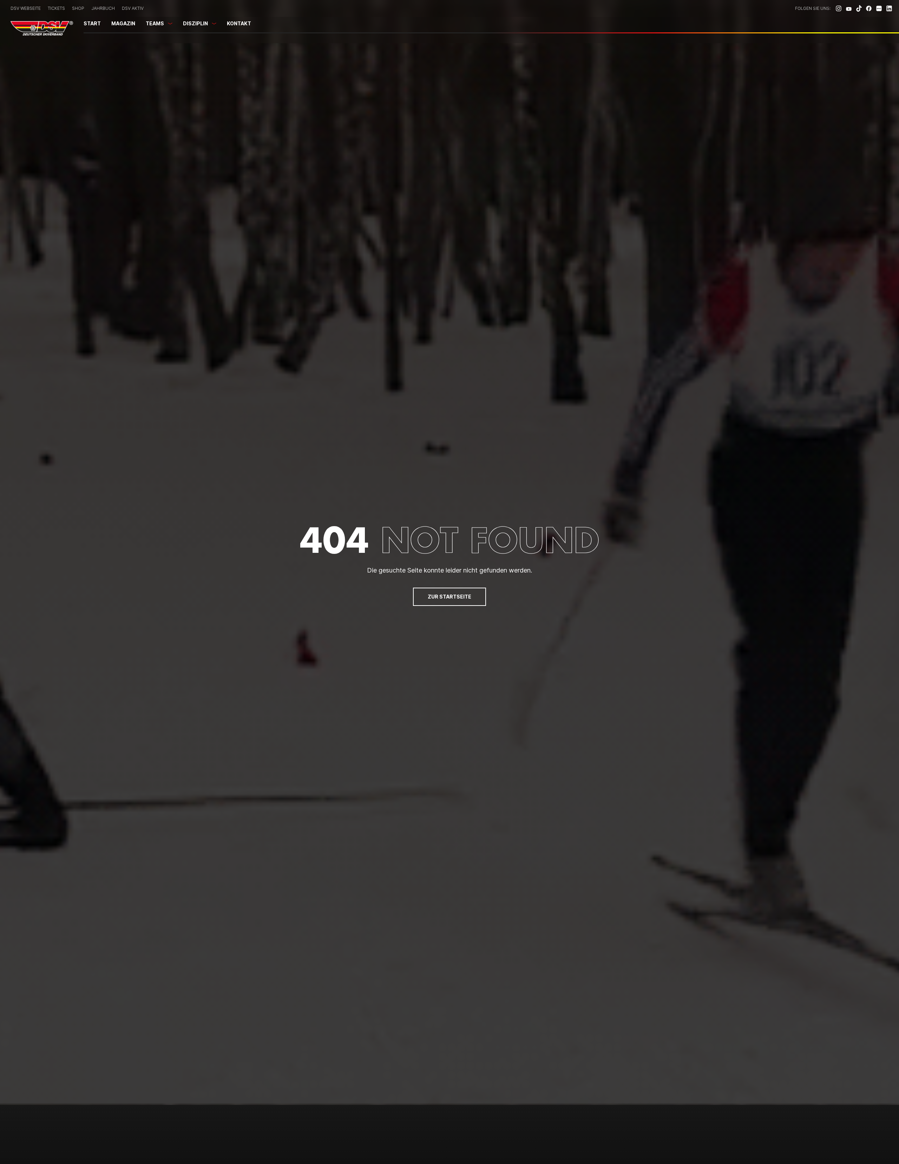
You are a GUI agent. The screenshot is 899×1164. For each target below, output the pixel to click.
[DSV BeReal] (879, 8)
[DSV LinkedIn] (889, 8)
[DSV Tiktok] (859, 8)
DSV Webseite (26, 8)
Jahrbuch (103, 8)
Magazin (123, 23)
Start (92, 23)
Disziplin (195, 23)
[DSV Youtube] (849, 8)
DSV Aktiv (133, 8)
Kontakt (239, 23)
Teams (155, 23)
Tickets (56, 8)
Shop (78, 8)
